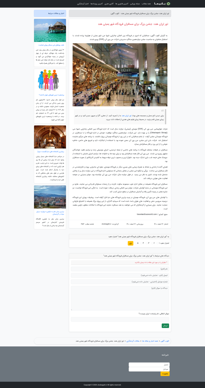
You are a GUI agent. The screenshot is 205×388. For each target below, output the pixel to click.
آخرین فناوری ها (121, 3)
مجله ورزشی (135, 3)
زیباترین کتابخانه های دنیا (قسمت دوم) (50, 151)
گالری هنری (109, 3)
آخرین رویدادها (97, 3)
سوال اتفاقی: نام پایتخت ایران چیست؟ (154, 313)
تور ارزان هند (126, 115)
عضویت (165, 373)
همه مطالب (146, 3)
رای (130, 243)
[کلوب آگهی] (162, 4)
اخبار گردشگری (83, 3)
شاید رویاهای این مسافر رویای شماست (51, 45)
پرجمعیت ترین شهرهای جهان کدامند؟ (51, 95)
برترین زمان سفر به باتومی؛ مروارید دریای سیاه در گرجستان (50, 212)
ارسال (165, 325)
